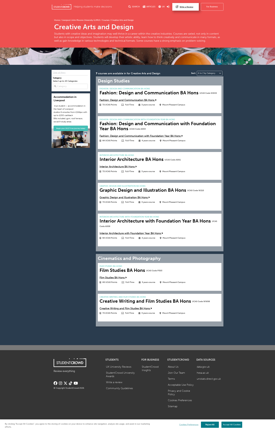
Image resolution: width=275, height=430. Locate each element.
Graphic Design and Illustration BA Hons (124, 197)
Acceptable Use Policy (181, 384)
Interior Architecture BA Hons (117, 166)
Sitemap (172, 406)
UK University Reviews (118, 366)
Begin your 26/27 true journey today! (70, 128)
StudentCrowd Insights (150, 368)
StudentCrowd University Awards (120, 374)
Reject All (209, 424)
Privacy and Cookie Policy (179, 392)
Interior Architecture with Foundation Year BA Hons (131, 233)
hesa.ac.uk (203, 372)
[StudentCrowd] (62, 6)
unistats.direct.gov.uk (209, 378)
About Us (173, 366)
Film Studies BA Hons (112, 277)
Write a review (114, 382)
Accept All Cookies (232, 424)
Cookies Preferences (180, 400)
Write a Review (186, 7)
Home (57, 20)
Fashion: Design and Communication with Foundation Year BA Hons (140, 136)
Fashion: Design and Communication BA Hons (127, 100)
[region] (137, 424)
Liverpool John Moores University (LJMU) (81, 20)
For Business (212, 6)
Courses (105, 20)
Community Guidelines (119, 388)
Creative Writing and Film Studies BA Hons (125, 308)
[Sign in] (168, 7)
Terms (171, 378)
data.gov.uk (203, 366)
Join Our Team (176, 372)
